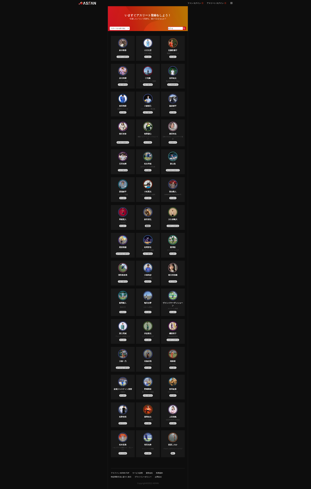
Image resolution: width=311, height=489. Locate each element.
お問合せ (158, 477)
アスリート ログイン (215, 3)
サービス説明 (137, 473)
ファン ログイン (194, 3)
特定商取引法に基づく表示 (121, 477)
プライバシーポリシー (143, 477)
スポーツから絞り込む (118, 28)
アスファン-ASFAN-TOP (120, 473)
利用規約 (159, 473)
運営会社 (149, 473)
